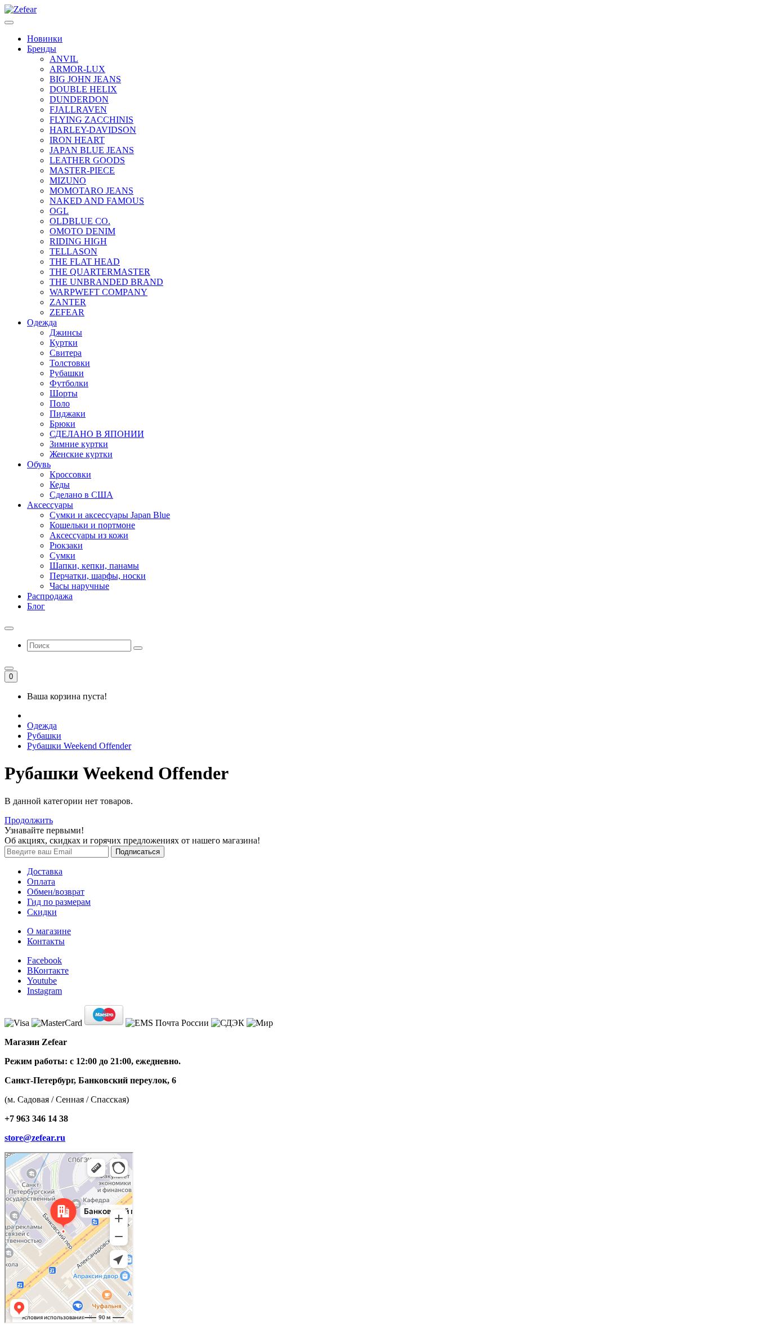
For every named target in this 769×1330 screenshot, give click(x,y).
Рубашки (44, 735)
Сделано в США (81, 494)
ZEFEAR (67, 312)
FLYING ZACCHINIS (91, 119)
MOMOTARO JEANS (91, 190)
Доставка (44, 871)
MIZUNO (68, 180)
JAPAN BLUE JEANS (92, 150)
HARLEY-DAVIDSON (93, 130)
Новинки (44, 38)
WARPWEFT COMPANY (98, 292)
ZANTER (68, 302)
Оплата (41, 881)
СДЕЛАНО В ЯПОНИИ (97, 434)
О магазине (49, 931)
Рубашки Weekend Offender (79, 746)
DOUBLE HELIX (83, 89)
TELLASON (73, 251)
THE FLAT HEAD (85, 261)
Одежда (42, 725)
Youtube (42, 980)
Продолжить (29, 820)
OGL (59, 211)
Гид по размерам (59, 902)
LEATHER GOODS (87, 160)
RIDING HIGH (78, 241)
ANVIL (64, 59)
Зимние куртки (79, 444)
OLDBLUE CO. (80, 221)
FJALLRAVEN (78, 109)
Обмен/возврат (55, 891)
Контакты (46, 941)
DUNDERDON (79, 99)
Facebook (44, 960)
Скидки (42, 912)
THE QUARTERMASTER (100, 271)
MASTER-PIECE (82, 170)
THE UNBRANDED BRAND (106, 282)
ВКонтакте (48, 970)
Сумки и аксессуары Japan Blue (110, 515)
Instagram (44, 991)
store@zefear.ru (35, 1137)
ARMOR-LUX (77, 69)
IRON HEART (77, 140)
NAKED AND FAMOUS (97, 201)
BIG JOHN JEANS (85, 79)
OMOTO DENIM (82, 231)
